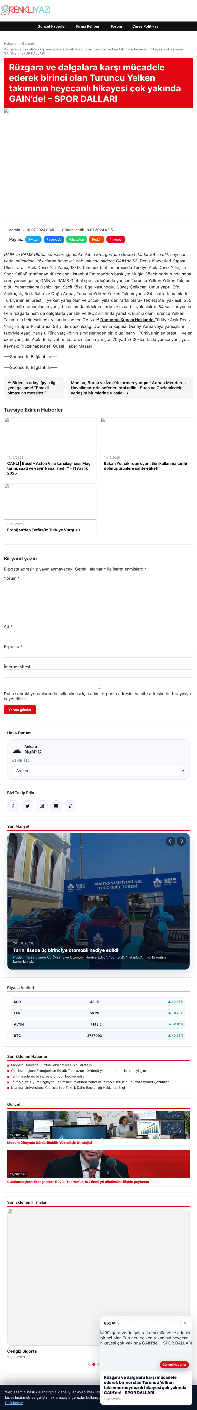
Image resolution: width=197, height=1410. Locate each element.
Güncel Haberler (51, 26)
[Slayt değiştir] (89, 1364)
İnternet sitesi (17, 666)
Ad (8, 626)
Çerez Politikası (146, 26)
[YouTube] (56, 806)
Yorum (12, 578)
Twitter (33, 239)
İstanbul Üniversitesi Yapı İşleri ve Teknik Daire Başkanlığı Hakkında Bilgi (68, 1087)
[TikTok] (70, 806)
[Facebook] (13, 806)
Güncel (28, 43)
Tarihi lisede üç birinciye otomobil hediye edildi (48, 1076)
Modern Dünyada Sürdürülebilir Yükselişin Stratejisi (52, 1065)
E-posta (13, 646)
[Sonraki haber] (181, 841)
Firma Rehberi (88, 26)
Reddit (96, 239)
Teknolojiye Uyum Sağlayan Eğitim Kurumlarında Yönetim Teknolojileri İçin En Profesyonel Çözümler (90, 1082)
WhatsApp (76, 239)
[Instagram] (42, 806)
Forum (116, 26)
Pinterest (116, 239)
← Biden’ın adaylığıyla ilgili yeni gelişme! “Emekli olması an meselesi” (32, 387)
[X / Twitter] (27, 806)
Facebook (54, 239)
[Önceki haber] (170, 841)
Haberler (11, 43)
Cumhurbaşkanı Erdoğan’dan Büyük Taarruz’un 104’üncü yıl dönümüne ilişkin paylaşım (78, 1071)
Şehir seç (21, 760)
